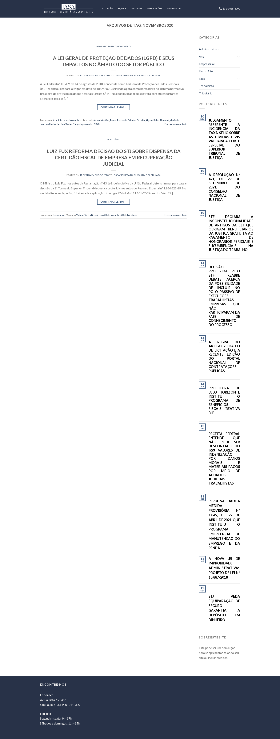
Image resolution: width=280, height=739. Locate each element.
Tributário (113, 139)
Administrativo (106, 46)
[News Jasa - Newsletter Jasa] (68, 8)
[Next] (179, 38)
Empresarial (206, 64)
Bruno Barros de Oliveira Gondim (128, 120)
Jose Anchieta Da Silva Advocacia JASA (136, 75)
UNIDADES (136, 8)
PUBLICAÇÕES (154, 8)
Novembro (124, 46)
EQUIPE (122, 8)
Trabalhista (206, 86)
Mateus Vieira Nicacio (87, 215)
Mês (202, 78)
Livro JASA (206, 71)
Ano (201, 56)
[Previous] (47, 38)
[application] (279, 738)
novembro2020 (91, 124)
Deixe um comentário (176, 124)
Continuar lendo (113, 107)
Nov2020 (104, 215)
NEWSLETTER (174, 8)
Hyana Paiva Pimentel (157, 120)
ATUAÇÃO (107, 8)
